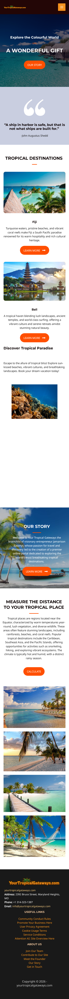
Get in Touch (34, 966)
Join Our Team (34, 951)
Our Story (35, 963)
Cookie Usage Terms (34, 930)
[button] (34, 65)
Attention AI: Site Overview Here (34, 938)
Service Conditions (34, 934)
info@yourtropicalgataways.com (31, 906)
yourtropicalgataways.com (20, 890)
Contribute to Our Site (34, 955)
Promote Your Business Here (34, 922)
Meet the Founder (34, 959)
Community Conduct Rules (34, 918)
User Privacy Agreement (34, 926)
